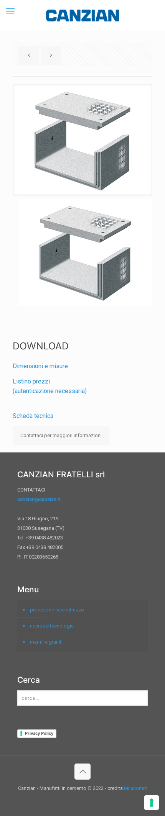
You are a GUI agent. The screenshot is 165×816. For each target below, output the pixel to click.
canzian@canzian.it (38, 499)
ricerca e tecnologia (52, 626)
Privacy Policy (39, 733)
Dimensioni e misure (40, 366)
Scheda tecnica (33, 415)
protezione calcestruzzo (57, 610)
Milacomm (135, 788)
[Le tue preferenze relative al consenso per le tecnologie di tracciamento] (151, 802)
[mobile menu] (10, 11)
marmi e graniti (46, 642)
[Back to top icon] (82, 772)
